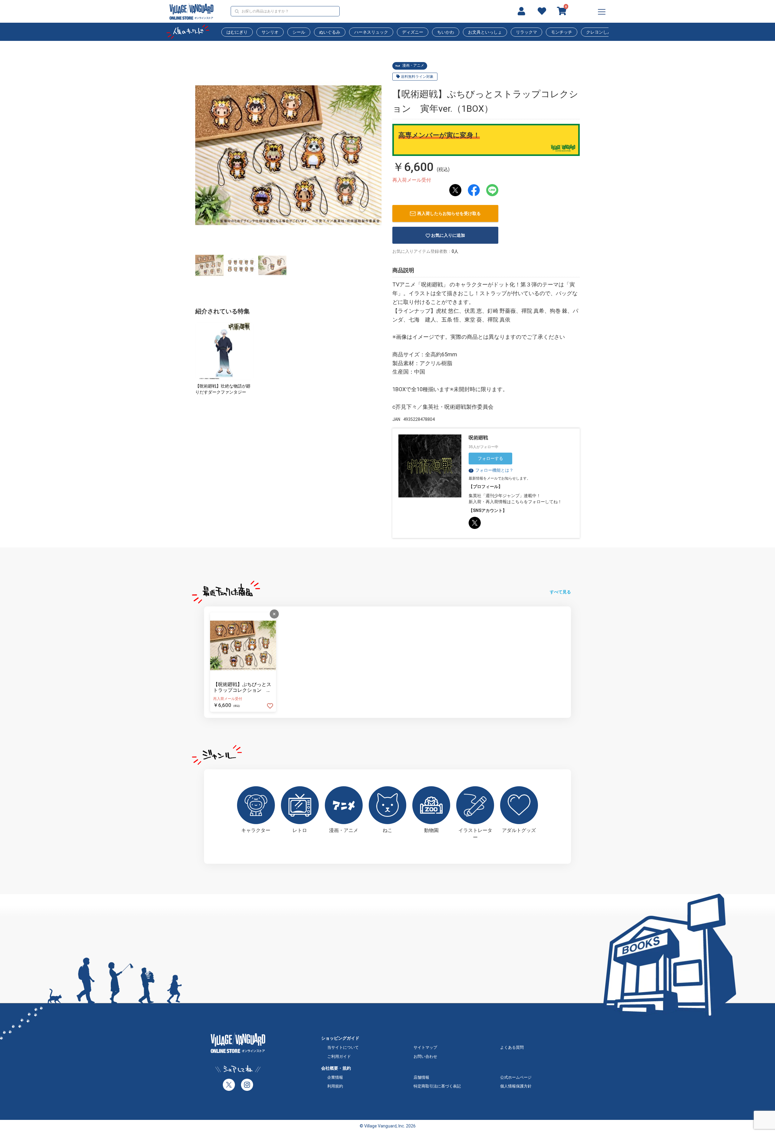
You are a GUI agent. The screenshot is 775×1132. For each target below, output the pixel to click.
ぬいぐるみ (329, 32)
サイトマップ (425, 1047)
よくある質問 (512, 1047)
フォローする (490, 458)
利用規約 (335, 1086)
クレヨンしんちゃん (605, 32)
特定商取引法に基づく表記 (437, 1086)
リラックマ (526, 32)
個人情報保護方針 (516, 1086)
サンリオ (270, 32)
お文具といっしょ (485, 32)
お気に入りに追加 (448, 235)
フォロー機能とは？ (491, 470)
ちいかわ (445, 32)
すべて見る (560, 591)
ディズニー (412, 32)
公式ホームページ (516, 1077)
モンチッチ (561, 32)
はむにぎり (237, 32)
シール (298, 32)
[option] (288, 155)
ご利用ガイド (339, 1056)
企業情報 (335, 1077)
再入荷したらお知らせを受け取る (449, 213)
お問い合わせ (425, 1056)
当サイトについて (343, 1047)
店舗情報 (421, 1077)
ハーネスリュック (371, 32)
